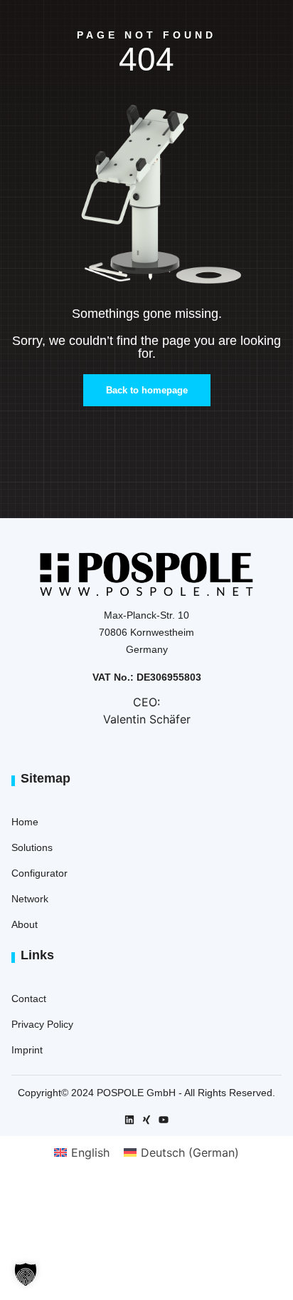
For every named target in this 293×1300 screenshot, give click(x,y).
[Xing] (146, 1120)
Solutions (32, 847)
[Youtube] (164, 1120)
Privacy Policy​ (42, 1024)
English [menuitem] (90, 1152)
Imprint (27, 1050)
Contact (28, 998)
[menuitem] (82, 1152)
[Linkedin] (129, 1120)
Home (24, 821)
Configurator (39, 873)
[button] (25, 1274)
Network (29, 898)
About (24, 924)
